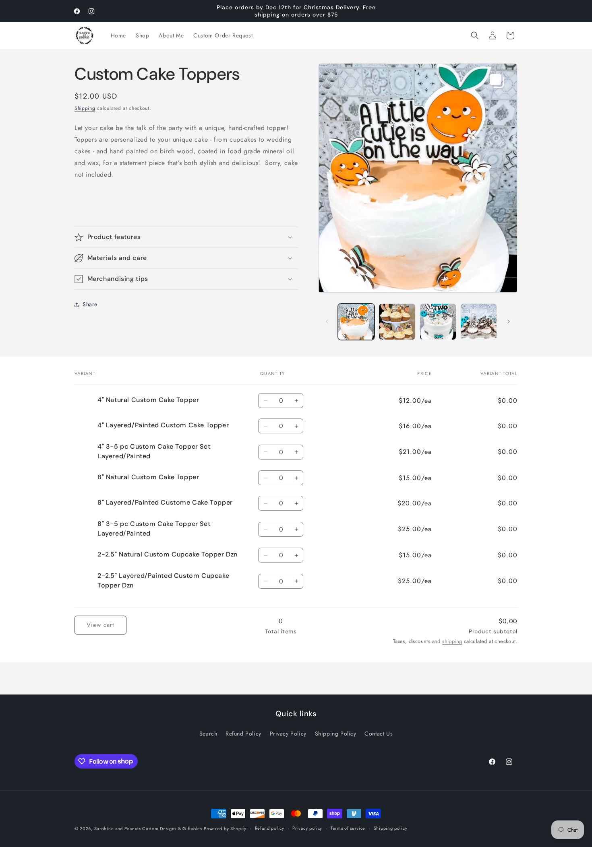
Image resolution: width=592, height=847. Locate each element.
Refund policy (269, 828)
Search (208, 734)
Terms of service (348, 828)
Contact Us (378, 734)
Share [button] (90, 304)
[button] (475, 35)
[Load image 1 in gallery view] (356, 321)
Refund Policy (243, 734)
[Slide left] (327, 321)
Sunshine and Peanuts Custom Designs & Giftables (148, 828)
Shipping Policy (335, 734)
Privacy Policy (288, 734)
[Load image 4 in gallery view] (478, 321)
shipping (452, 641)
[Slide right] (508, 321)
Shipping (85, 108)
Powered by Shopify (225, 828)
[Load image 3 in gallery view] (438, 321)
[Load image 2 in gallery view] (397, 321)
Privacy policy (307, 828)
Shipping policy (391, 828)
